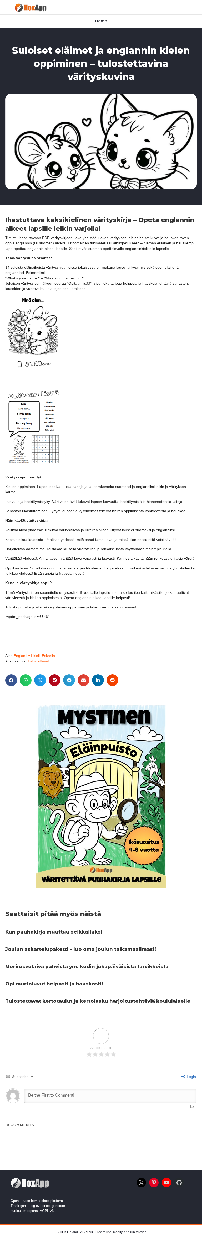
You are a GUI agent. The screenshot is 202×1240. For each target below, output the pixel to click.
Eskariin (48, 656)
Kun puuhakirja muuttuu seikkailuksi (53, 932)
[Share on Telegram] (69, 680)
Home (101, 21)
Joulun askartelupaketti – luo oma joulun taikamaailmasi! (80, 949)
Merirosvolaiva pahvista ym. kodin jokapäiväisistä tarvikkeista (87, 966)
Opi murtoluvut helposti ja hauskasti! (54, 984)
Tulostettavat (38, 661)
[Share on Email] (83, 680)
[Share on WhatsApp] (26, 680)
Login (191, 1077)
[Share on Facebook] (11, 680)
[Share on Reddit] (112, 680)
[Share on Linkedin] (98, 680)
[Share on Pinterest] (54, 680)
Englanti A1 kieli (27, 656)
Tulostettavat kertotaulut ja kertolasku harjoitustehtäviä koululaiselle (97, 1001)
